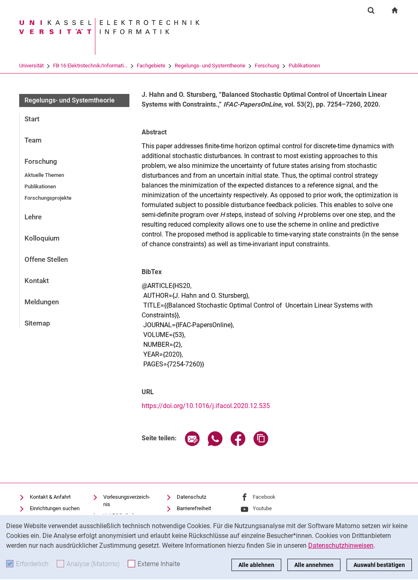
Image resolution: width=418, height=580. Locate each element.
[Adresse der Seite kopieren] (260, 444)
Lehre (33, 217)
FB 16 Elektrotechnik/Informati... (90, 65)
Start (32, 119)
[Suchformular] (371, 10)
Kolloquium (42, 238)
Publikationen (304, 65)
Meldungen (41, 302)
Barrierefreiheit (194, 508)
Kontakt (36, 281)
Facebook (264, 497)
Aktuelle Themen (44, 175)
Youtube (262, 508)
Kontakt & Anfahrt (50, 497)
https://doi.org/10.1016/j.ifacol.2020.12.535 (206, 406)
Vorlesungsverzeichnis (126, 500)
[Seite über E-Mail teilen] (192, 444)
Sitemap (37, 323)
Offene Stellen (46, 259)
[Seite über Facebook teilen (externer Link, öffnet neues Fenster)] (238, 444)
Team (33, 140)
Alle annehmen (314, 565)
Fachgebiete (151, 65)
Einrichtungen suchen (55, 508)
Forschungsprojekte (47, 198)
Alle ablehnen (256, 565)
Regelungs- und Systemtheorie (210, 65)
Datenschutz (191, 497)
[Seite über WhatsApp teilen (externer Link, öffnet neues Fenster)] (215, 444)
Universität (31, 65)
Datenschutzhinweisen (341, 545)
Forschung (267, 65)
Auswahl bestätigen (379, 565)
